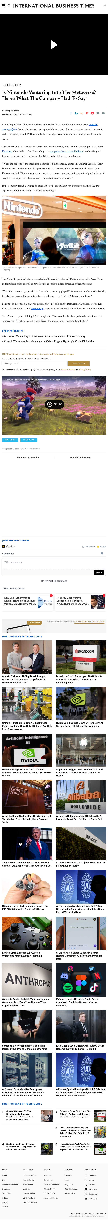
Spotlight (26, 1189)
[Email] (97, 113)
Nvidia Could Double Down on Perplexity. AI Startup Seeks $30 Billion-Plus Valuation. (21, 1147)
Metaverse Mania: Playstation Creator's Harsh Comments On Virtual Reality (44, 336)
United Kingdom (70, 1189)
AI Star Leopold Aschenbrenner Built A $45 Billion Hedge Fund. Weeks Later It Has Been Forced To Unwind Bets (80, 909)
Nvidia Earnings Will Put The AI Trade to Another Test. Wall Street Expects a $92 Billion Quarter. (26, 772)
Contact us (48, 1180)
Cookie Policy (49, 1193)
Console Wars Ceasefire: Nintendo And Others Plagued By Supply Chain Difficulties (49, 341)
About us (47, 1176)
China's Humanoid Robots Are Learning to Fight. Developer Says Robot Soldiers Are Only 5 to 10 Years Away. (27, 726)
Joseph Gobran (12, 110)
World (4, 1176)
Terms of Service (68, 369)
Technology (6, 1193)
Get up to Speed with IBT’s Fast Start (89, 622)
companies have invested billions (66, 151)
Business (6, 1189)
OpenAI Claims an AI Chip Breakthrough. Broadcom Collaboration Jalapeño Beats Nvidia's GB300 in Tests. (24, 679)
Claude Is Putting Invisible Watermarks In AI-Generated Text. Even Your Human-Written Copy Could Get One (25, 1002)
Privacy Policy (85, 369)
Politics (5, 1198)
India (66, 1180)
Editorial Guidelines (80, 457)
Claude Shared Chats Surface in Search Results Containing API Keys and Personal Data (79, 956)
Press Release (29, 1193)
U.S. (4, 1180)
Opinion (5, 1207)
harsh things (37, 308)
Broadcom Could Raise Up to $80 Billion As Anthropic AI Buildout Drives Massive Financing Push (79, 679)
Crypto (4, 1202)
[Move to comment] (103, 113)
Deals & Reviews (30, 1202)
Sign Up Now (34, 623)
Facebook (7, 151)
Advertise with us (51, 1198)
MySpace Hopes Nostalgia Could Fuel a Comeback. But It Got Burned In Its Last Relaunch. (77, 1002)
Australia (68, 1176)
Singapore (68, 1184)
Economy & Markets (10, 1184)
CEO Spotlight (29, 1198)
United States (70, 1193)
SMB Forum (28, 1184)
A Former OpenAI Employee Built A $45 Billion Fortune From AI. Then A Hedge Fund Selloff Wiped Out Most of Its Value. (80, 1092)
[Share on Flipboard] (87, 113)
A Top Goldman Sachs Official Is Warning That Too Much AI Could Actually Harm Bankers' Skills (26, 819)
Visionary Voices (30, 1176)
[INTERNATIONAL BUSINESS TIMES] (54, 6)
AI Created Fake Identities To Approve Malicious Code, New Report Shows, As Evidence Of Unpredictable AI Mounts (23, 1092)
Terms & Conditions (52, 1184)
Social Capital (28, 1180)
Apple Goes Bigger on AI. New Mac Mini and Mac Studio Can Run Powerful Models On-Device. (79, 772)
